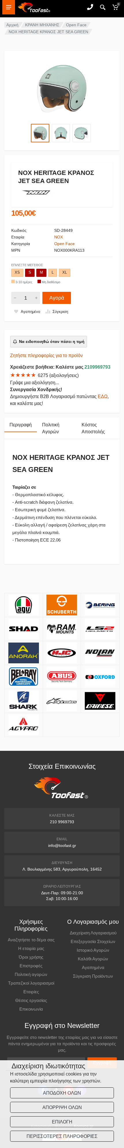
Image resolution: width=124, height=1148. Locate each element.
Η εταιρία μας (31, 948)
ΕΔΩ (103, 396)
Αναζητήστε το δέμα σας (31, 939)
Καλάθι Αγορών (93, 958)
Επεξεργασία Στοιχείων (93, 941)
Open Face (76, 25)
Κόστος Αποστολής (93, 428)
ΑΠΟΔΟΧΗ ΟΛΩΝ (62, 1093)
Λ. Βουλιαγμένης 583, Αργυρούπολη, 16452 (62, 869)
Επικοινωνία (31, 1009)
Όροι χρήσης (31, 957)
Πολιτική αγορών (31, 974)
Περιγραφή (21, 424)
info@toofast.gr (62, 845)
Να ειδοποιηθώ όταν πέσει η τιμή (51, 341)
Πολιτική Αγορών (50, 428)
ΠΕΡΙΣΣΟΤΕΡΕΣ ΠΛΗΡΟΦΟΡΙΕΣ (62, 1136)
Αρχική (12, 25)
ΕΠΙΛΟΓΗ (62, 1121)
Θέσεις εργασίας (31, 1000)
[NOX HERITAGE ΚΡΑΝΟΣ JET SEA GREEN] (62, 88)
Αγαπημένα (93, 967)
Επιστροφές (31, 965)
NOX (58, 237)
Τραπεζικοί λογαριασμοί (31, 983)
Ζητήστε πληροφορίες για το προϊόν (46, 355)
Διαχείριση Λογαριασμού (93, 932)
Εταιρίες (31, 991)
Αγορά (56, 298)
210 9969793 (62, 822)
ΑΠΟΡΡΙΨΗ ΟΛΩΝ (62, 1107)
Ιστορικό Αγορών (93, 950)
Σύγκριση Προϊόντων (93, 976)
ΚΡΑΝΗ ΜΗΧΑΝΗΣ (42, 25)
